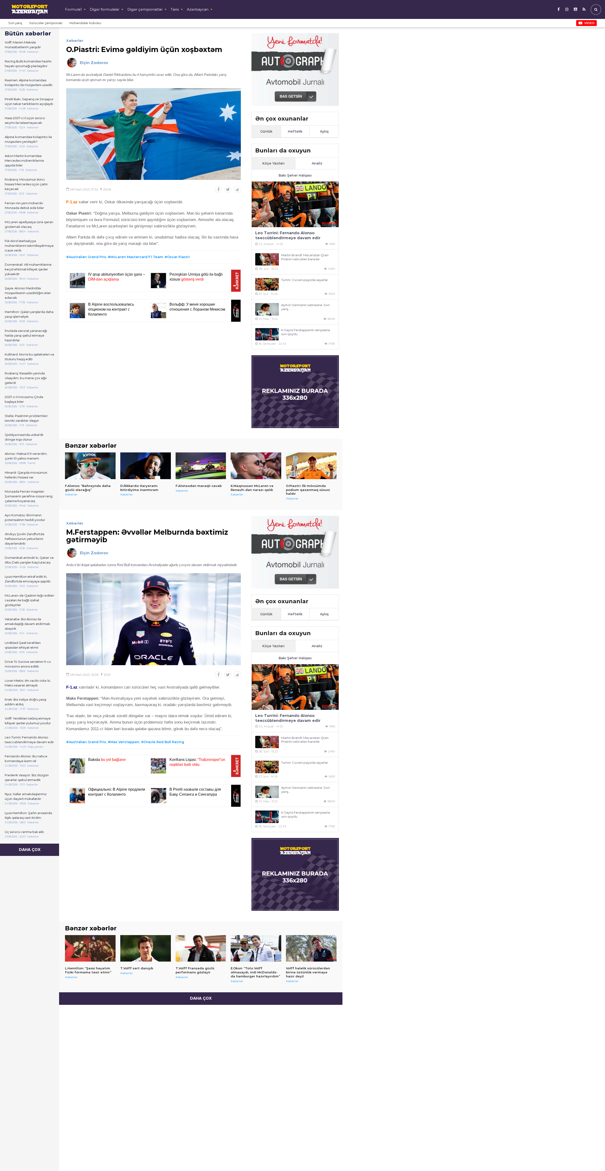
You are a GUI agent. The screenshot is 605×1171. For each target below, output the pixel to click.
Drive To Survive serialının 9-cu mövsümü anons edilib (28, 664)
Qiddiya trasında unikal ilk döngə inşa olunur (24, 437)
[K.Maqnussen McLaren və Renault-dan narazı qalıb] (256, 465)
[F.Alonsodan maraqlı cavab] (201, 465)
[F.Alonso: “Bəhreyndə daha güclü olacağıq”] (90, 465)
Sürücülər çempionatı (45, 23)
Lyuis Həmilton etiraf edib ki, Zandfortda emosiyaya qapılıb (28, 579)
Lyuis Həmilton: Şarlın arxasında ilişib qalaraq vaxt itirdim (28, 815)
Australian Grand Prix (87, 257)
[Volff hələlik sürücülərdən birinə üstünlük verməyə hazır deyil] (311, 948)
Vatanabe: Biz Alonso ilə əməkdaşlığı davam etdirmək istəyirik (27, 623)
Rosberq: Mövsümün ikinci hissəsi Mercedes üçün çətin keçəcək (26, 184)
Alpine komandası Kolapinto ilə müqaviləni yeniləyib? (28, 139)
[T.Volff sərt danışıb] (145, 948)
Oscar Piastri (178, 257)
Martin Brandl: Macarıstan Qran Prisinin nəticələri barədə (304, 257)
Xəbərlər (74, 40)
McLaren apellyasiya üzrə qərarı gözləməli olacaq (29, 224)
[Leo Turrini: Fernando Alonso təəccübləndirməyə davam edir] (295, 204)
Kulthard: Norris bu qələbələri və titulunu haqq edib (29, 356)
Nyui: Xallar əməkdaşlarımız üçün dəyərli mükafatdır (26, 796)
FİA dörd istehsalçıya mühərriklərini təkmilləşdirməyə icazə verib (29, 245)
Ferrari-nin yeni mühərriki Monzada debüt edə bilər (24, 205)
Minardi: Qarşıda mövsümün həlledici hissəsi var (26, 475)
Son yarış (15, 23)
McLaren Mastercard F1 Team (136, 257)
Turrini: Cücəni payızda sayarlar (304, 280)
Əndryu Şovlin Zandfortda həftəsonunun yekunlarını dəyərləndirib (24, 538)
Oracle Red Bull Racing (164, 742)
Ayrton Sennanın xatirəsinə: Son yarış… (305, 307)
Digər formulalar (104, 9)
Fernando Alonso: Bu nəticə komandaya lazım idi (26, 758)
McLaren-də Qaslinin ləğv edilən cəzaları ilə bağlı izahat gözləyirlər (29, 600)
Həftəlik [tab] (295, 131)
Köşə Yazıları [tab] (273, 163)
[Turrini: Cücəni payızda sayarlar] (267, 284)
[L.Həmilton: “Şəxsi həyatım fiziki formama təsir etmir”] (90, 948)
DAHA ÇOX (29, 849)
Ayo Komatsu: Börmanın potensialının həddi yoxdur (25, 517)
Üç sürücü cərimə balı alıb (24, 832)
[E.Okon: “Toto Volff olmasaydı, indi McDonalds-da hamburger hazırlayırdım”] (256, 948)
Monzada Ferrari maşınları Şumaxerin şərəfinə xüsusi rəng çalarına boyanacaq (28, 496)
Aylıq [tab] (324, 131)
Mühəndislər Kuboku (85, 23)
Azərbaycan (197, 9)
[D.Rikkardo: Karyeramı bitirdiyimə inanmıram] (145, 465)
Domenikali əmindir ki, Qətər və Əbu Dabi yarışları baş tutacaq (29, 560)
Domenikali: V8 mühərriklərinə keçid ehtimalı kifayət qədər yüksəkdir (28, 269)
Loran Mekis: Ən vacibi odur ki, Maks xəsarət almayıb (28, 683)
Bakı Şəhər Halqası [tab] (295, 175)
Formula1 (73, 9)
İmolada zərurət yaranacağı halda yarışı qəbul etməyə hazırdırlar (26, 335)
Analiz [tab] (317, 163)
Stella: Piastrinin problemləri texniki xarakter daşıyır (26, 418)
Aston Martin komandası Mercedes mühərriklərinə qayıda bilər (24, 160)
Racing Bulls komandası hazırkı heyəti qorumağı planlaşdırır (28, 63)
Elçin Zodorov (94, 63)
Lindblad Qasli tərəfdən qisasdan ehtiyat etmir (23, 645)
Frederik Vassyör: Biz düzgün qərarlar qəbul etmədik (27, 777)
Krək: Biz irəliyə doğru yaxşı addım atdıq (25, 702)
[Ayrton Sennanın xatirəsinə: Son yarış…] (267, 309)
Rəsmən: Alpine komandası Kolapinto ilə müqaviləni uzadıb (28, 82)
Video (589, 23)
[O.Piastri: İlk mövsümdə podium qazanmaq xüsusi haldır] (311, 465)
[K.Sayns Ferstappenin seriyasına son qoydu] (267, 334)
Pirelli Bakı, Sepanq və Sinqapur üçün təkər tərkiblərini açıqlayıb (29, 101)
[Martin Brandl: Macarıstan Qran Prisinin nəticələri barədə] (267, 259)
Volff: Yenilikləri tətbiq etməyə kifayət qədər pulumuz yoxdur (28, 720)
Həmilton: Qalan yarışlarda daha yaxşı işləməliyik (29, 314)
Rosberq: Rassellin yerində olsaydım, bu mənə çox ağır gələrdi (26, 378)
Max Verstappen (124, 742)
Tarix (175, 9)
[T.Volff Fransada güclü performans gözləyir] (201, 948)
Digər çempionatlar (145, 9)
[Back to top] (592, 1158)
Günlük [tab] (266, 131)
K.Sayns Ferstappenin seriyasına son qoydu (305, 332)
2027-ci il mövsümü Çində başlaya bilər (24, 399)
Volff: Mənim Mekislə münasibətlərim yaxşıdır (23, 44)
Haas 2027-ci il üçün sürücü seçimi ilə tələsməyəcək (25, 120)
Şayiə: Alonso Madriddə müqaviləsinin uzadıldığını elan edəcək (28, 292)
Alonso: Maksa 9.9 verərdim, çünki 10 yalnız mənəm (26, 456)
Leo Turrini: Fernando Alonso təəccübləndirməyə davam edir (29, 739)
